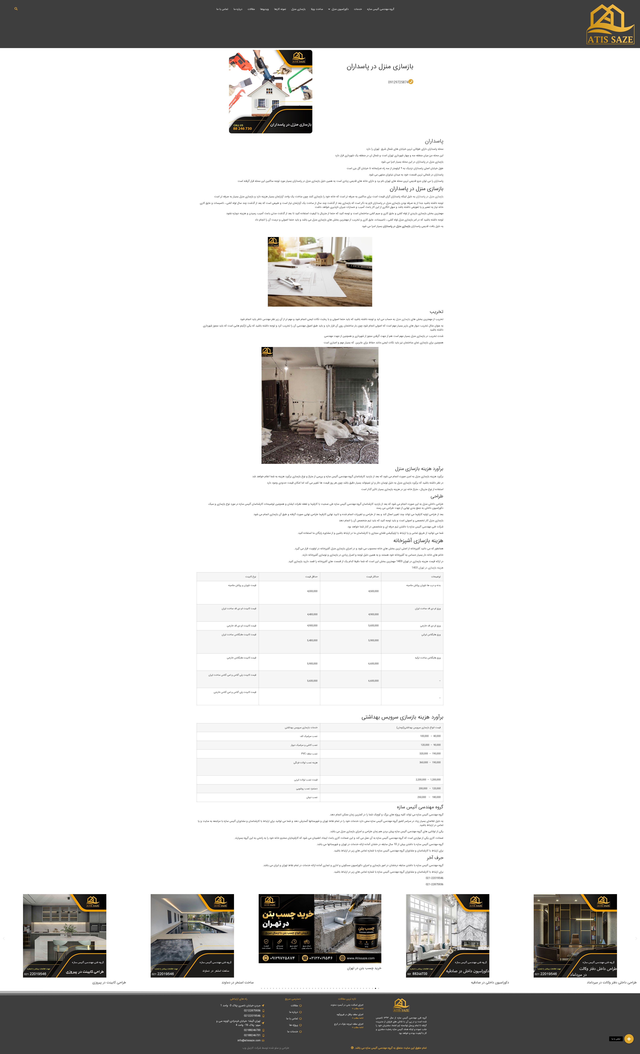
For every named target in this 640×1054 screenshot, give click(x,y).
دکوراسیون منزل (340, 9)
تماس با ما (222, 9)
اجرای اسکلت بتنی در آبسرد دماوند (346, 1005)
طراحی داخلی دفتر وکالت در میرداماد (612, 982)
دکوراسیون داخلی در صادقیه (490, 982)
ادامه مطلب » (357, 1008)
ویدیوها (264, 9)
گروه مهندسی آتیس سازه (380, 9)
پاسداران (434, 141)
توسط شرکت (261, 1048)
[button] (16, 8)
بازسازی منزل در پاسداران (380, 66)
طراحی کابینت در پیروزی (109, 982)
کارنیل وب (248, 1048)
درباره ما (238, 9)
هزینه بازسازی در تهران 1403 (427, 568)
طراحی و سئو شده (279, 1048)
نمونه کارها (280, 9)
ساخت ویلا (317, 9)
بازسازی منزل (298, 9)
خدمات (358, 9)
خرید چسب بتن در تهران (364, 968)
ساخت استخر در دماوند (238, 982)
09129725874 (398, 82)
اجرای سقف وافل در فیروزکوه (350, 1014)
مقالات (251, 9)
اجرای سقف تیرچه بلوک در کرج (348, 1024)
